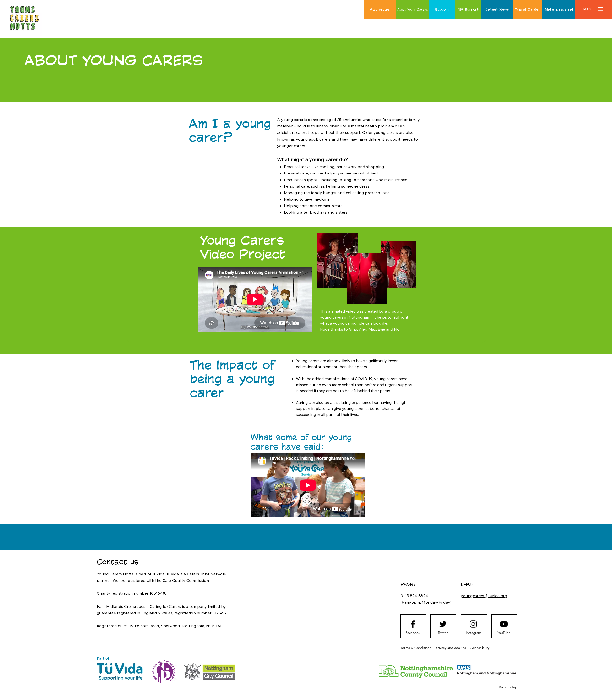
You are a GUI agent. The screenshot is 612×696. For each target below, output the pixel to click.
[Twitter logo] (443, 624)
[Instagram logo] (473, 624)
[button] (588, 9)
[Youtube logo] (503, 624)
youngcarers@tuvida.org (484, 595)
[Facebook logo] (413, 624)
